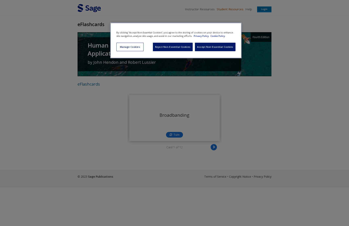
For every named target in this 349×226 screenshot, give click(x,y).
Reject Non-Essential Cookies (172, 46)
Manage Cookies (130, 46)
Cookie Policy (217, 35)
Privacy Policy (201, 35)
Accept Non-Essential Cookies (215, 46)
